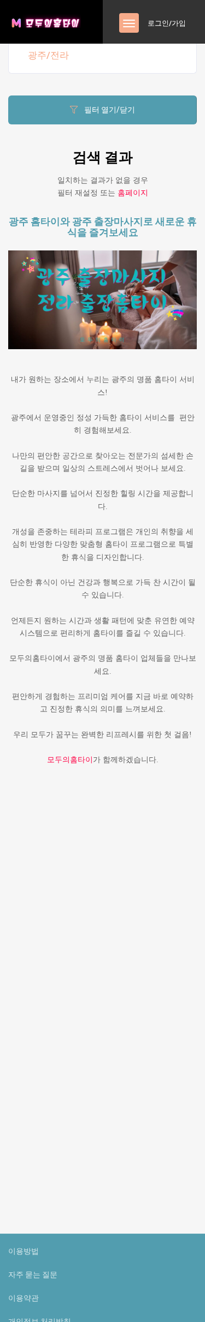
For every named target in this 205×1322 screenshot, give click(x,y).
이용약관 (23, 1298)
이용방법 (23, 1251)
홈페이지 (133, 193)
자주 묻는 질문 (32, 1274)
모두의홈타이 (70, 760)
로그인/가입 (167, 23)
